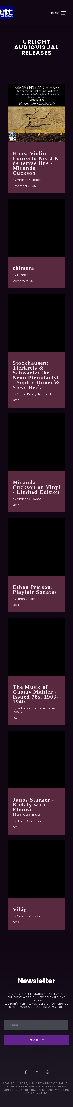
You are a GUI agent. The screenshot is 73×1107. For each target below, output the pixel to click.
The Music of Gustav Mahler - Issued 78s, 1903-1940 (36, 694)
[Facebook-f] (25, 1072)
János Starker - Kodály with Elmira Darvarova (33, 807)
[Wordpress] (47, 1072)
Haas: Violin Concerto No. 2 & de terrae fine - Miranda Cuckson (36, 163)
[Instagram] (36, 1072)
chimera (23, 267)
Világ (20, 909)
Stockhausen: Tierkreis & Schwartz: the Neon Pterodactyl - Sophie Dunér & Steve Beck (36, 375)
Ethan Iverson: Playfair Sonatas (35, 589)
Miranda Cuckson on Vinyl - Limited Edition (36, 487)
